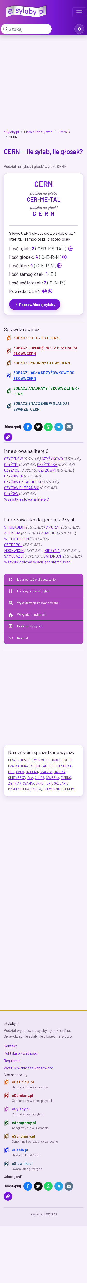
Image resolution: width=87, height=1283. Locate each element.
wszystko (42, 760)
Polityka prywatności (21, 1053)
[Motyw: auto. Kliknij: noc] (79, 29)
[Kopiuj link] (8, 437)
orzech (26, 760)
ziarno (66, 778)
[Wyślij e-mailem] (69, 427)
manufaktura (18, 789)
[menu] (79, 12)
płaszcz (46, 772)
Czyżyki (11, 464)
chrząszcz (16, 778)
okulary (60, 783)
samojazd (13, 556)
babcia (36, 789)
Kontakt (22, 638)
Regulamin (12, 1060)
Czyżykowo (52, 458)
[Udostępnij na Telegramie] (58, 427)
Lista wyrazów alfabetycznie (36, 579)
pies (11, 772)
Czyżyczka (47, 464)
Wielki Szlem (16, 538)
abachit (48, 533)
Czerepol (13, 544)
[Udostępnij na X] (38, 427)
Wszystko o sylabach (31, 615)
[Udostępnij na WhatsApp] (48, 427)
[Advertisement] (43, 83)
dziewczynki (52, 789)
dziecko (32, 772)
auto (68, 760)
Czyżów (11, 493)
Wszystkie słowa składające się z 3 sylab (37, 562)
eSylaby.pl (11, 132)
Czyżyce (12, 470)
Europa (69, 789)
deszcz (13, 760)
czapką (28, 783)
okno (40, 783)
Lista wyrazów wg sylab (33, 591)
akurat (53, 527)
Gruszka (64, 766)
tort (48, 783)
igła (30, 778)
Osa (24, 766)
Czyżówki (47, 470)
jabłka (59, 772)
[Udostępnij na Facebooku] (27, 427)
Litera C (64, 132)
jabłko (57, 760)
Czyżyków (13, 458)
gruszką (52, 778)
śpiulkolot (14, 527)
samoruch (53, 556)
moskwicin (14, 550)
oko (31, 766)
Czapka (13, 766)
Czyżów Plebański (21, 487)
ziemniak (14, 783)
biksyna (52, 550)
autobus (49, 766)
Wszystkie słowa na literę (26, 499)
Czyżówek (13, 476)
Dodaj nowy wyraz (29, 626)
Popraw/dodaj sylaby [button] (37, 304)
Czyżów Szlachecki (22, 481)
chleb (39, 778)
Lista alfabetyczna (38, 132)
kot (39, 766)
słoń (20, 772)
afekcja (12, 533)
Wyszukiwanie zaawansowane (37, 603)
